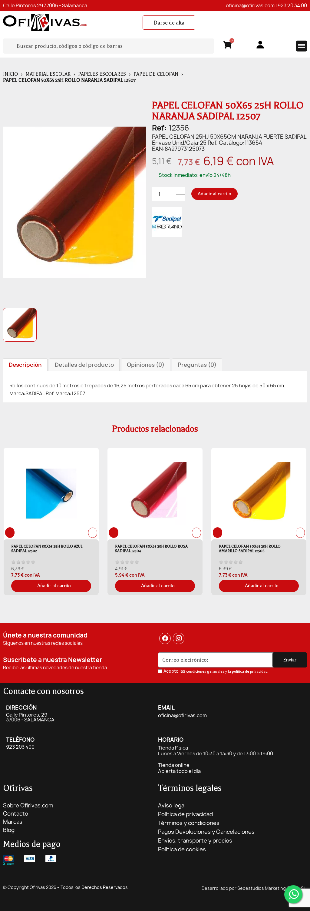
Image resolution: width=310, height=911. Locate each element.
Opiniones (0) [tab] (145, 365)
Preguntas (197, 365)
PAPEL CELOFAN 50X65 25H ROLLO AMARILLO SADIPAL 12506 (250, 548)
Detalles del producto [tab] (84, 365)
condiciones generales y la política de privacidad (227, 671)
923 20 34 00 (292, 5)
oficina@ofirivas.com (250, 5)
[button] (169, 22)
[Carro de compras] (227, 45)
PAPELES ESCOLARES (102, 74)
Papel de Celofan (156, 74)
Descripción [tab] (25, 365)
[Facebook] (165, 638)
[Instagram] (179, 638)
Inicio (10, 74)
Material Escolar (48, 74)
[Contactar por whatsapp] (293, 894)
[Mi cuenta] (260, 44)
